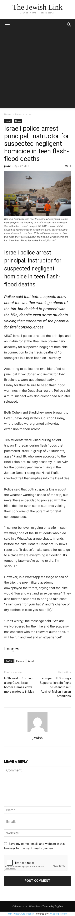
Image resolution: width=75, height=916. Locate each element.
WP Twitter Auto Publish (21, 913)
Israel (29, 114)
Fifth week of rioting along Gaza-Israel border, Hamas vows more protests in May (19, 684)
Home (7, 114)
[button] (7, 24)
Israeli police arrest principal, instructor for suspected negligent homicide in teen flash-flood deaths (36, 143)
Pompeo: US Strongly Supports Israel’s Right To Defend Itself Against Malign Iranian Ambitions (55, 687)
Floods (20, 661)
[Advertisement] (37, 70)
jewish (7, 165)
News (18, 114)
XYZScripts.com (58, 913)
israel (31, 661)
